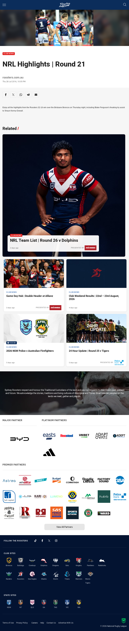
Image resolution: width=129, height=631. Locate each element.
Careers (34, 622)
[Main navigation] (4, 5)
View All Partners (64, 526)
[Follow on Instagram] (56, 540)
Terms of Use (8, 622)
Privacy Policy (22, 622)
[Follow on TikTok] (35, 540)
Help (42, 622)
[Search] (124, 5)
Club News (8, 54)
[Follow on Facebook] (42, 540)
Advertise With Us (65, 622)
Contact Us (51, 622)
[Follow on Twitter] (49, 540)
